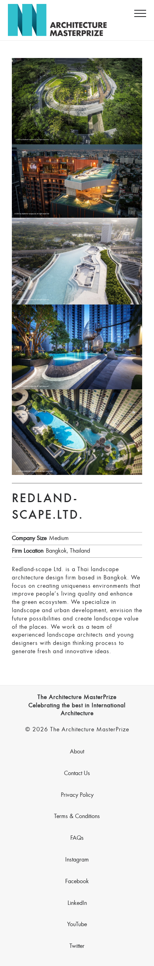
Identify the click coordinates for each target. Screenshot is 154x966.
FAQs (77, 838)
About (77, 752)
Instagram (77, 860)
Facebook (77, 881)
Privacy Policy (77, 795)
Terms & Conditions (77, 816)
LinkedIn (77, 903)
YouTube (77, 924)
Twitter (77, 946)
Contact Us (77, 773)
